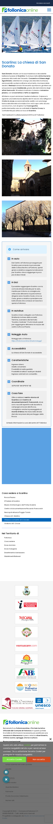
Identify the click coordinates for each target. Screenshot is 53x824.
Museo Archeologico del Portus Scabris (20, 505)
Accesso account (43, 3)
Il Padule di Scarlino (12, 501)
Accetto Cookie (14, 759)
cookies (27, 745)
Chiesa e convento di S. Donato (16, 520)
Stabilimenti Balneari (12, 556)
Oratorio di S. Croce (12, 523)
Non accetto (39, 759)
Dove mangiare (10, 549)
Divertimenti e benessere (14, 552)
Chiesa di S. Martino (12, 516)
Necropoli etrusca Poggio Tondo (17, 512)
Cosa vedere (9, 541)
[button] (6, 779)
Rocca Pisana (9, 497)
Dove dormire (9, 545)
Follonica (7, 538)
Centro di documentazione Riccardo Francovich (23, 508)
